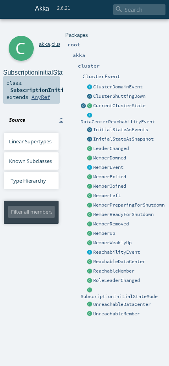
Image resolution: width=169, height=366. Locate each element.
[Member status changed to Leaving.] (89, 196)
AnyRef (40, 97)
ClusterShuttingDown (119, 96)
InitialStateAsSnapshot (123, 139)
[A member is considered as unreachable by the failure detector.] (89, 314)
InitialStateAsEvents (120, 129)
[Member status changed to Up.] (89, 234)
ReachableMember (113, 271)
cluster (58, 44)
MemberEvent (108, 167)
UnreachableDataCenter (122, 304)
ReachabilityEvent (116, 252)
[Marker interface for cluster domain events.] (89, 87)
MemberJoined (109, 186)
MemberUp (104, 233)
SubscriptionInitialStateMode (119, 296)
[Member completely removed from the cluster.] (89, 224)
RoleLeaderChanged (116, 280)
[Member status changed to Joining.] (89, 186)
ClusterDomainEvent (118, 87)
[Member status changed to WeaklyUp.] (89, 243)
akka (44, 44)
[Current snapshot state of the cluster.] (89, 106)
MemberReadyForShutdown (123, 214)
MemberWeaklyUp (112, 242)
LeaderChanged (111, 148)
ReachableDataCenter (119, 261)
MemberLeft (107, 195)
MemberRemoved (111, 224)
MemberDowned (109, 158)
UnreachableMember (116, 314)
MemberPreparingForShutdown (129, 205)
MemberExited (109, 176)
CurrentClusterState (119, 105)
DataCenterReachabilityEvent (118, 121)
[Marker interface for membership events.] (89, 168)
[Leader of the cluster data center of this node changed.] (89, 149)
